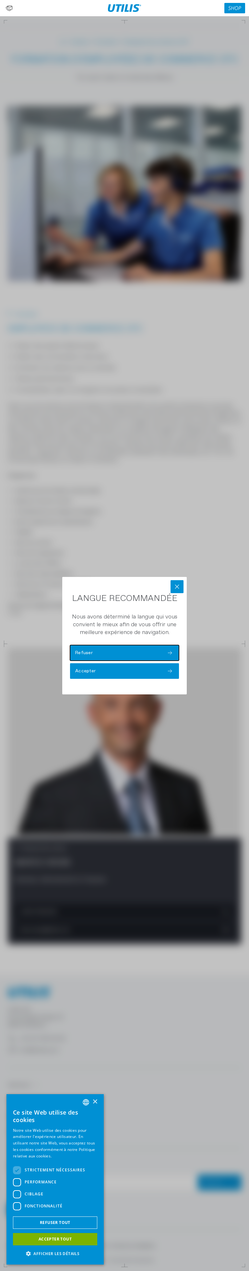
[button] (55, 1254)
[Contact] (9, 8)
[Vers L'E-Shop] (234, 8)
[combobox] (86, 1102)
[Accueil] (124, 8)
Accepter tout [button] (55, 1239)
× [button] (94, 1101)
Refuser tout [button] (55, 1222)
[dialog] (55, 1179)
